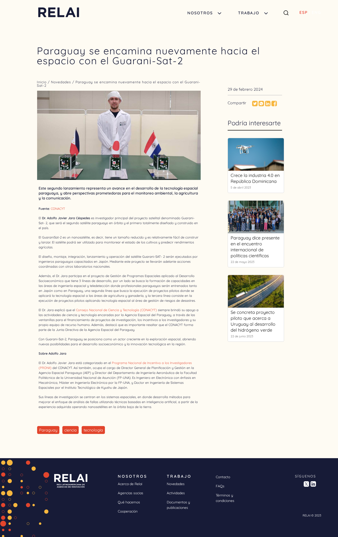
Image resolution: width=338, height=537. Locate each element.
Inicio (42, 82)
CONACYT (58, 209)
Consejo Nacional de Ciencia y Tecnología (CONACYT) (116, 310)
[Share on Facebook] (274, 104)
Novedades (61, 82)
